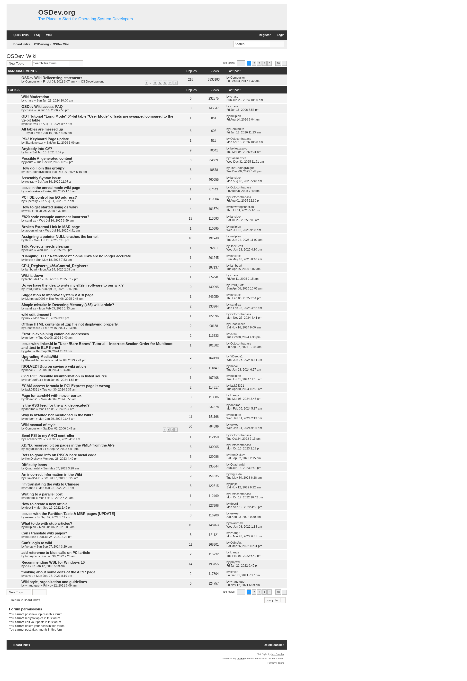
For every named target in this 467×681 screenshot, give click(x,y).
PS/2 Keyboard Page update (45, 139)
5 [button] (269, 63)
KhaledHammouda (37, 360)
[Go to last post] (247, 77)
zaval (233, 334)
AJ (27, 566)
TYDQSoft (31, 289)
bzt (27, 152)
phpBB (240, 658)
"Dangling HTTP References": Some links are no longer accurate (76, 256)
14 (170, 82)
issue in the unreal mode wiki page (50, 188)
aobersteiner (33, 230)
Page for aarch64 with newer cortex (51, 396)
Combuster (32, 81)
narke (29, 370)
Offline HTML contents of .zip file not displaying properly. (69, 324)
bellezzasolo (238, 148)
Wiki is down (32, 276)
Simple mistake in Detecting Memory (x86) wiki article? (67, 305)
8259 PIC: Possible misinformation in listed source (64, 376)
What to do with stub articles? (46, 523)
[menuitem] (35, 35)
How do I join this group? (42, 168)
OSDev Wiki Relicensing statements (51, 78)
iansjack (235, 177)
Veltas (29, 546)
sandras (30, 220)
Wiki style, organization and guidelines (54, 582)
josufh (29, 162)
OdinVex (236, 542)
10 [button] (278, 63)
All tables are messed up (42, 129)
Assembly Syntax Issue (41, 178)
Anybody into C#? (36, 149)
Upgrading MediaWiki (39, 357)
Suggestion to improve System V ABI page (57, 295)
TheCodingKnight (37, 172)
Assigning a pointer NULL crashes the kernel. (60, 237)
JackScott (236, 246)
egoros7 (30, 537)
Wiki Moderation (35, 97)
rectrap (30, 181)
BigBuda (236, 474)
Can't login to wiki (36, 543)
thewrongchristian (242, 207)
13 (165, 82)
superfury (31, 201)
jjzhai (28, 351)
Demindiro (237, 129)
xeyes (29, 576)
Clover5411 (33, 478)
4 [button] (264, 63)
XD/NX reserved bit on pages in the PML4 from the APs (68, 445)
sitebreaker (32, 191)
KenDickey (32, 458)
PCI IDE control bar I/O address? (49, 197)
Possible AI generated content (46, 158)
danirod (30, 409)
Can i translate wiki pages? (44, 533)
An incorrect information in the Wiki (51, 474)
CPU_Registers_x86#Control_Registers (54, 266)
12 (160, 82)
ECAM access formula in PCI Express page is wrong (65, 386)
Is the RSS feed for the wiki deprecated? (55, 405)
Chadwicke (32, 328)
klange (234, 395)
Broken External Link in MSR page (50, 227)
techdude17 (33, 279)
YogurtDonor (33, 449)
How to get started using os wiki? (49, 207)
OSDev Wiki (21, 56)
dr (31, 133)
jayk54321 (32, 389)
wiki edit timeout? (36, 315)
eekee (29, 250)
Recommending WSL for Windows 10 (53, 562)
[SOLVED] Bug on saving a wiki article (53, 366)
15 (175, 82)
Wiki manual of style (38, 425)
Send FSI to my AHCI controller (47, 436)
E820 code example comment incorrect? (55, 217)
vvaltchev (236, 523)
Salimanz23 (238, 158)
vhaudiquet (32, 585)
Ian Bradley (277, 654)
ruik (27, 318)
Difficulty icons (34, 465)
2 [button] (254, 63)
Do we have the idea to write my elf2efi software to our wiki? (72, 285)
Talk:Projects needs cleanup (45, 246)
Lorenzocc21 (34, 439)
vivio (28, 211)
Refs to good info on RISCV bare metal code (58, 455)
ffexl (28, 240)
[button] (241, 63)
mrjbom (30, 337)
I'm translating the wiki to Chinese (50, 484)
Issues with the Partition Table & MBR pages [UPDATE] (68, 514)
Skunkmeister (34, 142)
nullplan (235, 116)
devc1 (29, 507)
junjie (234, 484)
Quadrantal (32, 468)
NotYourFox (33, 380)
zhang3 (30, 488)
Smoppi (30, 498)
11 (155, 82)
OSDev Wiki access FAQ (42, 107)
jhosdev (30, 124)
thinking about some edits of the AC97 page (58, 572)
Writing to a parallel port (42, 494)
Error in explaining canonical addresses (55, 334)
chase (29, 100)
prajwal (235, 562)
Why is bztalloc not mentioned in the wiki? (57, 415)
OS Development (92, 81)
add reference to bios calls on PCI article (55, 553)
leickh (29, 259)
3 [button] (259, 63)
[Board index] (21, 17)
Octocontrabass (240, 138)
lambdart (31, 269)
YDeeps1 (236, 356)
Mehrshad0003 (35, 298)
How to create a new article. (44, 504)
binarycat (31, 556)
